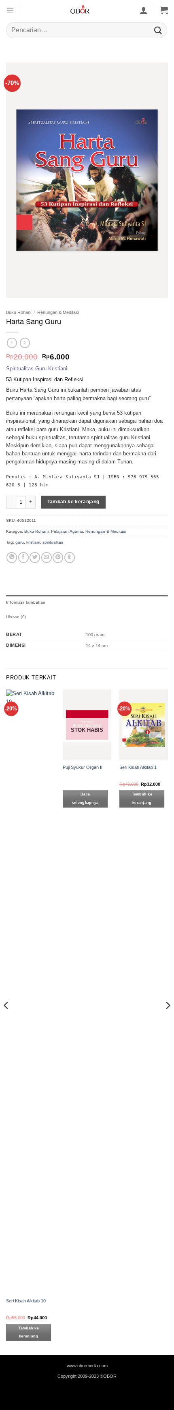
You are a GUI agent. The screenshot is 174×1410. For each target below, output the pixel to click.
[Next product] (12, 343)
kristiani (33, 542)
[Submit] (158, 30)
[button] (10, 10)
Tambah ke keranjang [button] (29, 1332)
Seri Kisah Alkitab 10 (26, 1300)
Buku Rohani (18, 312)
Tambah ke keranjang (73, 502)
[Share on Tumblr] (69, 557)
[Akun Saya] (144, 10)
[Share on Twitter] (35, 557)
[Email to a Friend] (46, 557)
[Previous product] (25, 343)
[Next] (167, 1021)
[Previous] (6, 1021)
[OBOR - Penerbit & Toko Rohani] (80, 10)
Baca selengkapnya (85, 798)
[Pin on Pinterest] (58, 557)
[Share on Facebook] (23, 557)
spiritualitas (52, 542)
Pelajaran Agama (67, 531)
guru (19, 542)
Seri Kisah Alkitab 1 (138, 767)
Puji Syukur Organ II (82, 767)
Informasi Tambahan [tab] (26, 602)
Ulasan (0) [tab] (16, 617)
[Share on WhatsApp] (11, 557)
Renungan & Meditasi (58, 312)
